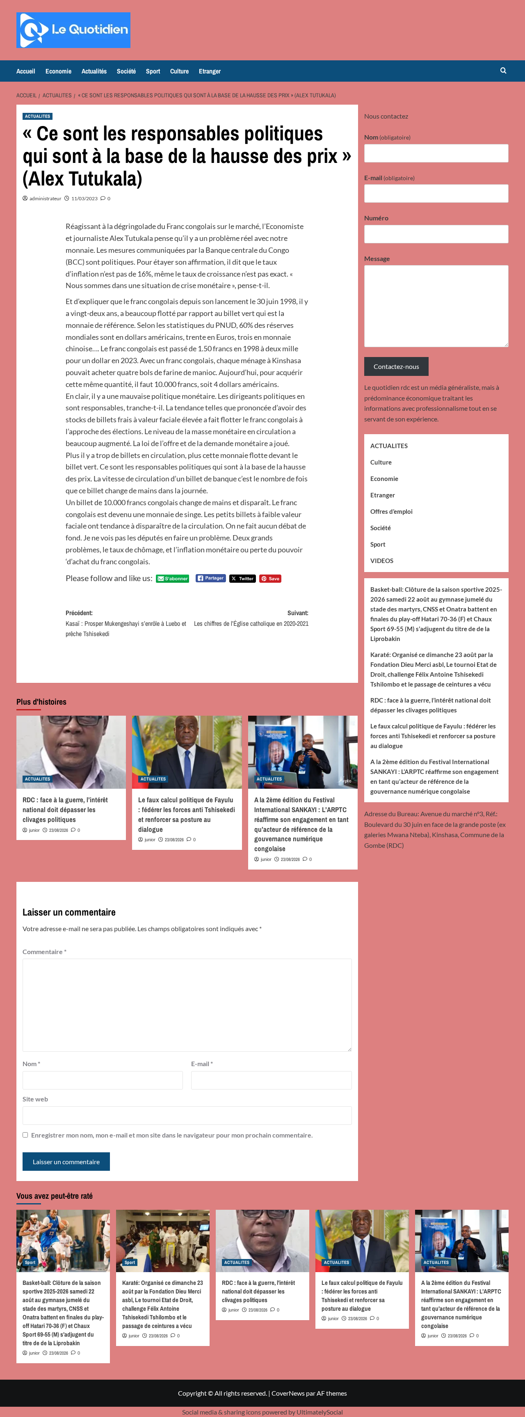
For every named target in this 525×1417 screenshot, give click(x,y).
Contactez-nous (396, 366)
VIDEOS (381, 560)
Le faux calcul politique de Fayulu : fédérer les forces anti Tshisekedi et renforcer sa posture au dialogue (186, 814)
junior (34, 830)
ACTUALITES (37, 116)
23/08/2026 (58, 830)
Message (377, 258)
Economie (58, 71)
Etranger (210, 71)
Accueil (25, 71)
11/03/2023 (84, 198)
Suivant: (251, 618)
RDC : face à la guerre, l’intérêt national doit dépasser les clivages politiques (65, 809)
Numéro (376, 218)
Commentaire (44, 951)
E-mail (202, 1063)
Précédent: (126, 623)
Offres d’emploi (391, 511)
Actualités (94, 71)
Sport (153, 71)
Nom (31, 1063)
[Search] (503, 71)
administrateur (46, 198)
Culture (179, 71)
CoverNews (288, 1393)
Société (126, 71)
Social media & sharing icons (222, 1412)
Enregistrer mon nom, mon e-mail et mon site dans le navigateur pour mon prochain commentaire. (172, 1135)
